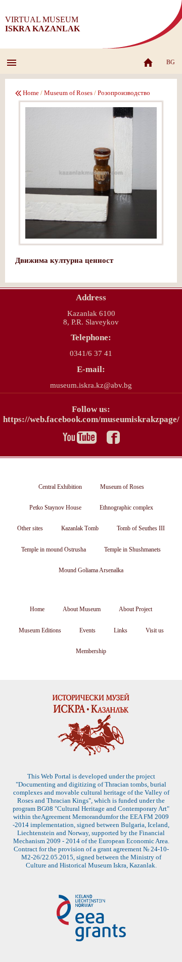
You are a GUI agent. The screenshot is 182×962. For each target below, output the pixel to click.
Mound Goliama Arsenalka (91, 570)
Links (120, 630)
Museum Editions (40, 630)
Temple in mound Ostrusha (53, 549)
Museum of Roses (68, 93)
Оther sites (30, 528)
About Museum (82, 609)
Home (31, 93)
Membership (91, 651)
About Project (135, 609)
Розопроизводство (124, 93)
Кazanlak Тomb (80, 528)
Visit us (155, 630)
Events (87, 630)
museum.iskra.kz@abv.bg (91, 385)
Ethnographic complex (126, 507)
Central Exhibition (60, 486)
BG (170, 62)
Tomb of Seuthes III (141, 528)
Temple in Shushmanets (132, 549)
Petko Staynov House (55, 507)
